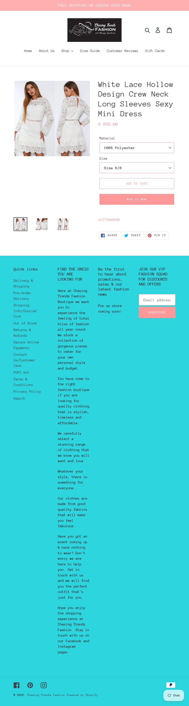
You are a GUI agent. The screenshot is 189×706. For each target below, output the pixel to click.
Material (107, 138)
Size (103, 158)
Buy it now (137, 199)
